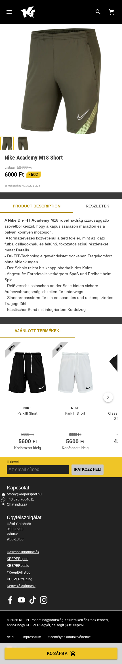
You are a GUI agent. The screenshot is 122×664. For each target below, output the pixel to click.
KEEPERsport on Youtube (21, 600)
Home (56, 12)
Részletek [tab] (97, 206)
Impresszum (31, 637)
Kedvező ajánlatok (21, 586)
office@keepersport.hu (24, 494)
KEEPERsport (17, 559)
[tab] (7, 143)
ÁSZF (11, 637)
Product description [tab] (36, 206)
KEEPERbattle (18, 566)
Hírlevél (13, 462)
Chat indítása (17, 504)
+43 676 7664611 (20, 499)
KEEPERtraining (19, 579)
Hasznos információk (23, 552)
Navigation (9, 12)
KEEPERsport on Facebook (10, 600)
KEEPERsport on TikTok (32, 600)
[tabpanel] (61, 265)
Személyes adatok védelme (69, 637)
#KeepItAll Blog (19, 572)
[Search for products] (98, 12)
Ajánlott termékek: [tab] (37, 330)
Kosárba (57, 653)
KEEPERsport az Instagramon (43, 600)
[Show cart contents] (111, 12)
